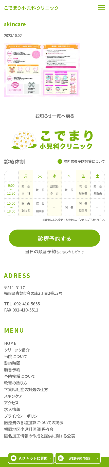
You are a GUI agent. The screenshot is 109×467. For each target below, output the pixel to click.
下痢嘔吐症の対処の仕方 (26, 389)
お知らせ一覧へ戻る (54, 115)
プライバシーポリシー (23, 416)
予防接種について (19, 376)
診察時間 (12, 363)
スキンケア (13, 396)
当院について (15, 356)
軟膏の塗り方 (15, 383)
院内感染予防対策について (84, 161)
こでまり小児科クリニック (31, 7)
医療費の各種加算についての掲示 (33, 422)
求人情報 (12, 409)
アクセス (11, 403)
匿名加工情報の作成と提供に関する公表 (39, 436)
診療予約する (55, 238)
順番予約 (12, 369)
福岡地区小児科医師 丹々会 (28, 429)
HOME (10, 343)
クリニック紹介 (17, 350)
